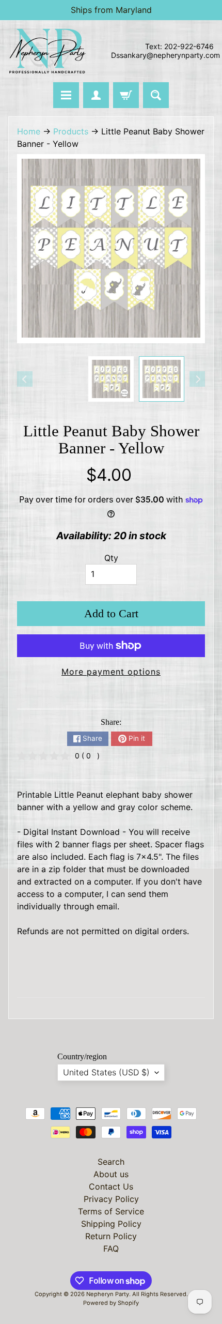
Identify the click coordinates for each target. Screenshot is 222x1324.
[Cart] (126, 95)
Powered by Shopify (111, 1302)
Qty (111, 558)
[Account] (96, 95)
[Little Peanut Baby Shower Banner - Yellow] (161, 379)
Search (111, 1161)
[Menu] (66, 95)
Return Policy (111, 1236)
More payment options (111, 671)
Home (28, 131)
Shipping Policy (111, 1224)
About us (111, 1174)
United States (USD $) (106, 1072)
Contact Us (111, 1186)
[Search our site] (156, 95)
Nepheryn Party (107, 1294)
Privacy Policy (111, 1199)
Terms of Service (111, 1211)
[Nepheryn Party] (47, 51)
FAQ (111, 1248)
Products (70, 131)
